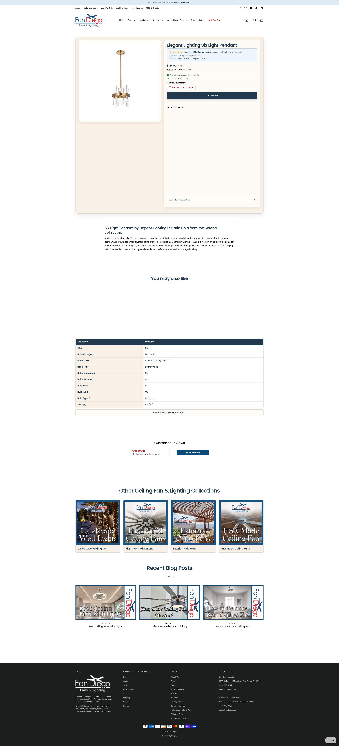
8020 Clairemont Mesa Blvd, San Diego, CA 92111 (240, 681)
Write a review (193, 452)
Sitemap (174, 697)
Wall (125, 685)
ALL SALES (214, 20)
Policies (174, 693)
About (77, 8)
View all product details (179, 200)
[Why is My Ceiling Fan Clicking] (169, 602)
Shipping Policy (177, 714)
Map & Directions (178, 689)
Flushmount (128, 689)
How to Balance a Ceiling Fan (233, 626)
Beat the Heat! (122, 8)
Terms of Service (178, 706)
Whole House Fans (176, 20)
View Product (95, 314)
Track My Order (106, 8)
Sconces (126, 702)
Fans (130, 20)
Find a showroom (90, 8)
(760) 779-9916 (225, 706)
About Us (175, 677)
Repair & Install (197, 20)
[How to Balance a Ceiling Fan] (233, 602)
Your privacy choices (179, 718)
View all (169, 576)
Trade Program (137, 8)
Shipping (170, 69)
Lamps (126, 706)
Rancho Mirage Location (229, 697)
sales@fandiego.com (227, 689)
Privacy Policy (176, 702)
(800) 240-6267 (152, 8)
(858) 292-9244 (225, 685)
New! (121, 20)
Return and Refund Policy (181, 710)
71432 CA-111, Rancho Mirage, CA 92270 (236, 702)
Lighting (142, 20)
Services (156, 20)
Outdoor (126, 681)
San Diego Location (227, 677)
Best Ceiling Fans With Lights (105, 626)
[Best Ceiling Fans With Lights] (105, 602)
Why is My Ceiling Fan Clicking (169, 626)
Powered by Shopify (169, 736)
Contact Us (175, 685)
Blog (173, 681)
